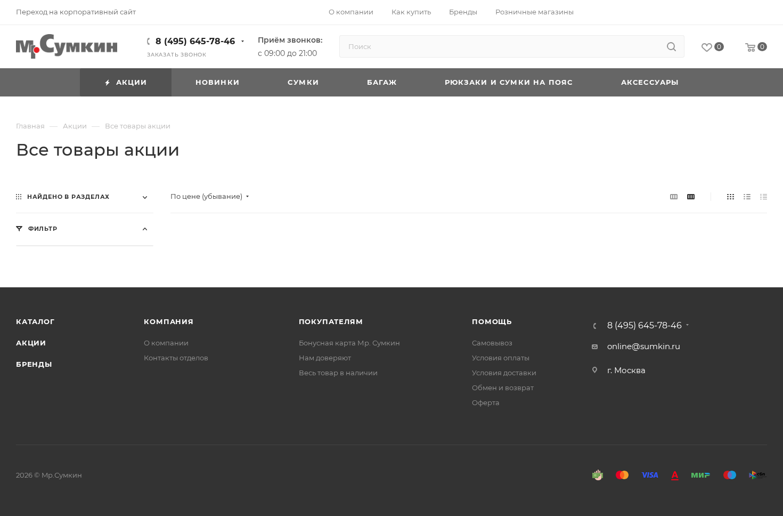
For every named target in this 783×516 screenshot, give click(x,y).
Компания (168, 321)
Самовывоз (492, 342)
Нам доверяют (325, 357)
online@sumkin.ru (643, 346)
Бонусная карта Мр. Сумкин (349, 342)
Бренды (34, 364)
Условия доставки (504, 372)
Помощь (492, 321)
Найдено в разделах (68, 196)
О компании (166, 342)
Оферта (486, 402)
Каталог (35, 321)
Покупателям (331, 321)
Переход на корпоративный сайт (76, 11)
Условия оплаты (500, 357)
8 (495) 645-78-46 (195, 41)
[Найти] (671, 46)
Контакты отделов (176, 357)
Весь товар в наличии (338, 372)
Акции (31, 342)
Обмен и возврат (503, 387)
